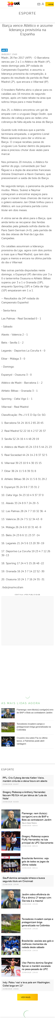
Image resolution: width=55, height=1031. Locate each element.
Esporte (27, 13)
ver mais (25, 997)
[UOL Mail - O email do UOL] (38, 4)
